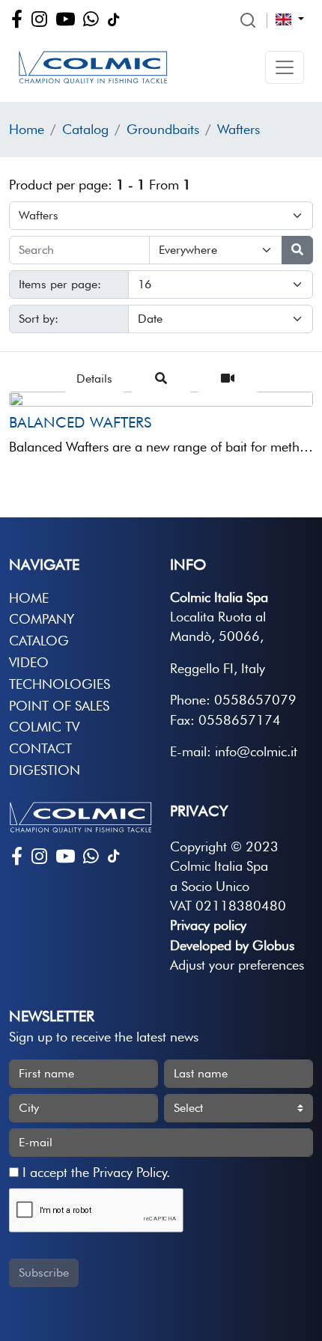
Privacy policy (208, 925)
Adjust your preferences (237, 965)
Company (41, 619)
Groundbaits (163, 129)
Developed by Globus (232, 945)
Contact (40, 748)
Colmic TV (44, 727)
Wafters (238, 129)
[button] (284, 67)
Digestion (44, 770)
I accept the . (94, 1172)
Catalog (85, 129)
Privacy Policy (129, 1172)
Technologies (59, 684)
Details (94, 378)
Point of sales (59, 706)
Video (29, 662)
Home (26, 129)
